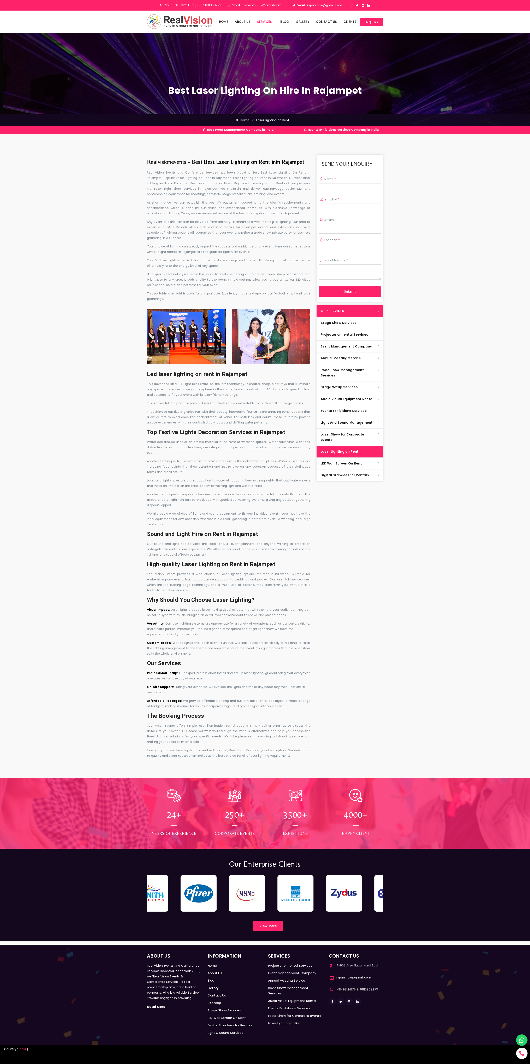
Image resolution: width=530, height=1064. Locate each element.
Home (223, 21)
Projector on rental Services (344, 334)
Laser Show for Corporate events (342, 437)
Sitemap (214, 1003)
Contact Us (326, 21)
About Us (242, 21)
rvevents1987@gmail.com (262, 5)
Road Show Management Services (342, 373)
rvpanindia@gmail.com (324, 5)
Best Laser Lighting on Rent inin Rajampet (254, 161)
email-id (332, 199)
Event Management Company (346, 346)
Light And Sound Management (347, 422)
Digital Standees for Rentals (345, 475)
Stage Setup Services (339, 387)
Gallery (302, 21)
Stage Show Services (339, 323)
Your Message (336, 260)
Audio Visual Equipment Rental (347, 399)
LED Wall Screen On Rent (341, 463)
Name (330, 179)
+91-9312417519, (184, 5)
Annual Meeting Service (341, 358)
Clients (349, 21)
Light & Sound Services (226, 1032)
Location (332, 240)
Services (264, 21)
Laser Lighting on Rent (340, 451)
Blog (284, 21)
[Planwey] (179, 21)
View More (268, 926)
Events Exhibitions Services (344, 411)
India (22, 1049)
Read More (156, 1007)
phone (330, 220)
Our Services (332, 311)
